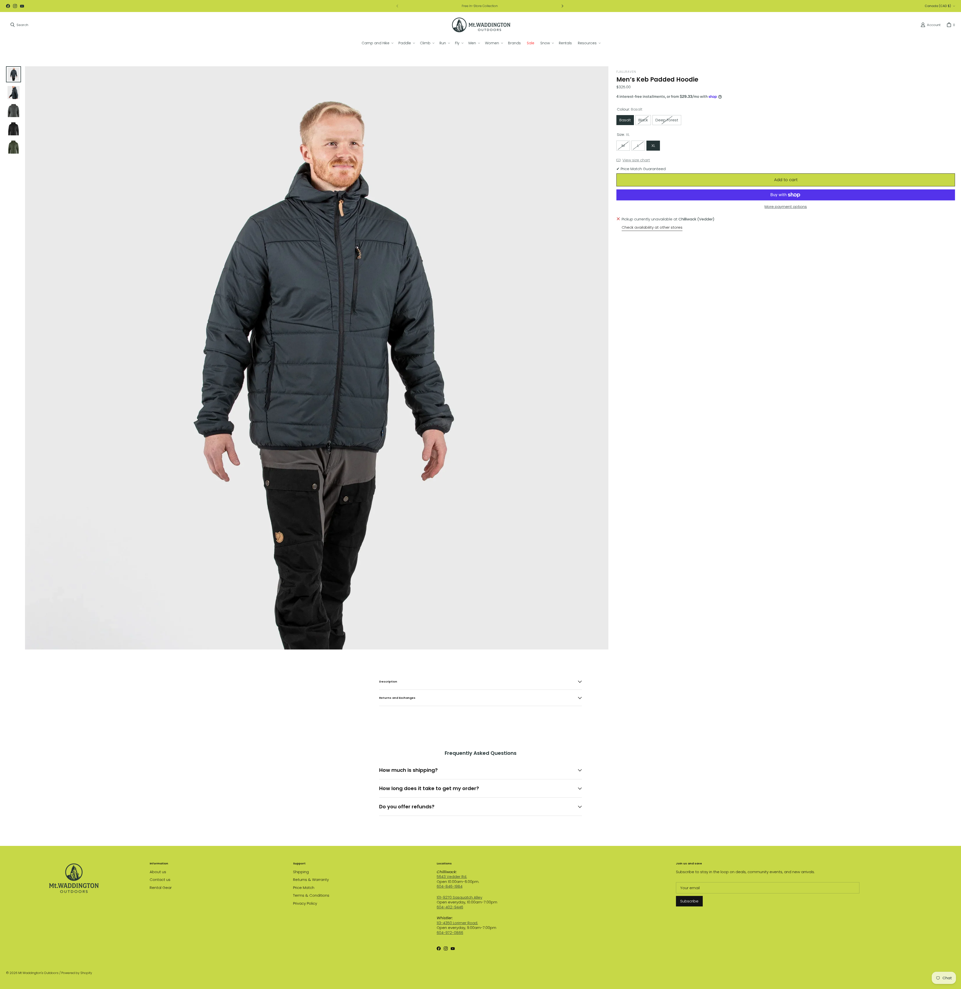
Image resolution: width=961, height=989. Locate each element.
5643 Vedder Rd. (452, 876)
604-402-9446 (450, 907)
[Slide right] (562, 6)
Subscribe (689, 901)
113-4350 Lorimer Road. (457, 922)
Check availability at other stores (652, 227)
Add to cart (786, 180)
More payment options (786, 206)
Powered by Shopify (76, 973)
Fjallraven (626, 72)
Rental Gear (161, 887)
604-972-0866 (450, 932)
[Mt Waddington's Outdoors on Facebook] (8, 6)
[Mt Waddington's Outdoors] (481, 25)
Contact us (160, 879)
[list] (316, 357)
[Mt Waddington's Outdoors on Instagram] (15, 6)
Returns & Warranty (311, 879)
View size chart (636, 160)
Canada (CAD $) (938, 6)
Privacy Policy (305, 903)
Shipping (301, 871)
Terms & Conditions (311, 895)
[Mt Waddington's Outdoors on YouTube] (22, 6)
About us (158, 871)
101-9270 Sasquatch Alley (459, 897)
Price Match (303, 887)
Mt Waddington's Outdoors (38, 973)
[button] (377, 43)
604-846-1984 (449, 886)
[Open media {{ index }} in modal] (316, 357)
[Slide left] (397, 6)
